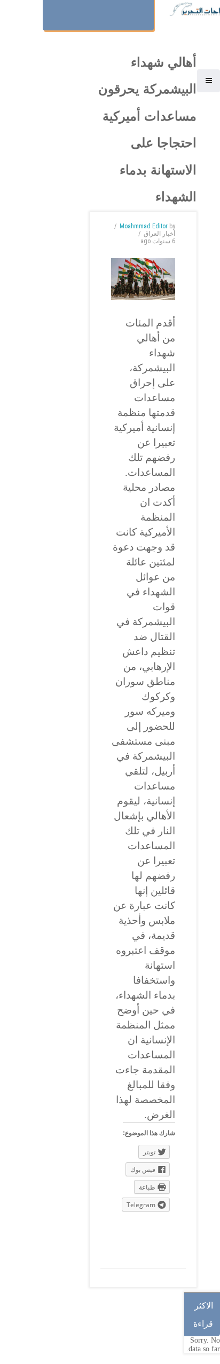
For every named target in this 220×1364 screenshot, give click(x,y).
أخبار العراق (159, 233)
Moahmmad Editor (144, 226)
